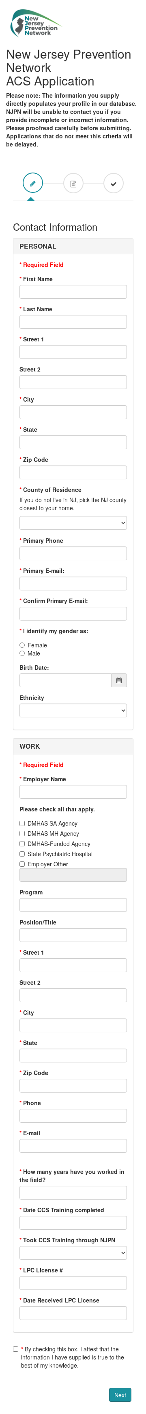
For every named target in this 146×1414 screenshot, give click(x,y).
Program (31, 892)
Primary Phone (41, 540)
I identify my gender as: (53, 631)
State (28, 429)
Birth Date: (34, 667)
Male (34, 653)
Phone (30, 1103)
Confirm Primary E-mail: (53, 601)
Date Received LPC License (59, 1300)
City (26, 399)
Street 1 (31, 339)
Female (37, 645)
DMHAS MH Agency (53, 833)
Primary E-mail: (41, 570)
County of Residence (50, 489)
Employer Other (48, 864)
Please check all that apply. (57, 809)
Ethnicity (31, 697)
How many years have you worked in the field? (72, 1175)
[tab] (33, 183)
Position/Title (37, 922)
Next (120, 1395)
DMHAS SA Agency (52, 823)
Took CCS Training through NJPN (67, 1240)
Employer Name (42, 779)
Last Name (35, 309)
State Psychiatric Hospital (60, 854)
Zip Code (33, 459)
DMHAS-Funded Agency (59, 843)
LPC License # (41, 1270)
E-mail (29, 1133)
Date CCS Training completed (61, 1210)
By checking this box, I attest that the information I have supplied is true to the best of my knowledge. (72, 1357)
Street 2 (30, 369)
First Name (36, 279)
